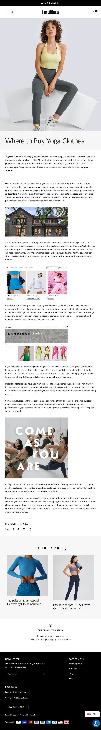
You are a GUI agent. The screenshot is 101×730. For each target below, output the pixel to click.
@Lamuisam (20, 692)
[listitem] (13, 529)
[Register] (44, 674)
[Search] (12, 12)
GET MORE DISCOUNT (50, 3)
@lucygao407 (22, 697)
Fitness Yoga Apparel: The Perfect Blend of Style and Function (71, 606)
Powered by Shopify (28, 715)
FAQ (71, 678)
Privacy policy (75, 663)
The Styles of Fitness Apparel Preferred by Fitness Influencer (24, 602)
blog (71, 673)
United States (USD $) (15, 707)
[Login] (88, 12)
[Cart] (94, 12)
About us (73, 668)
